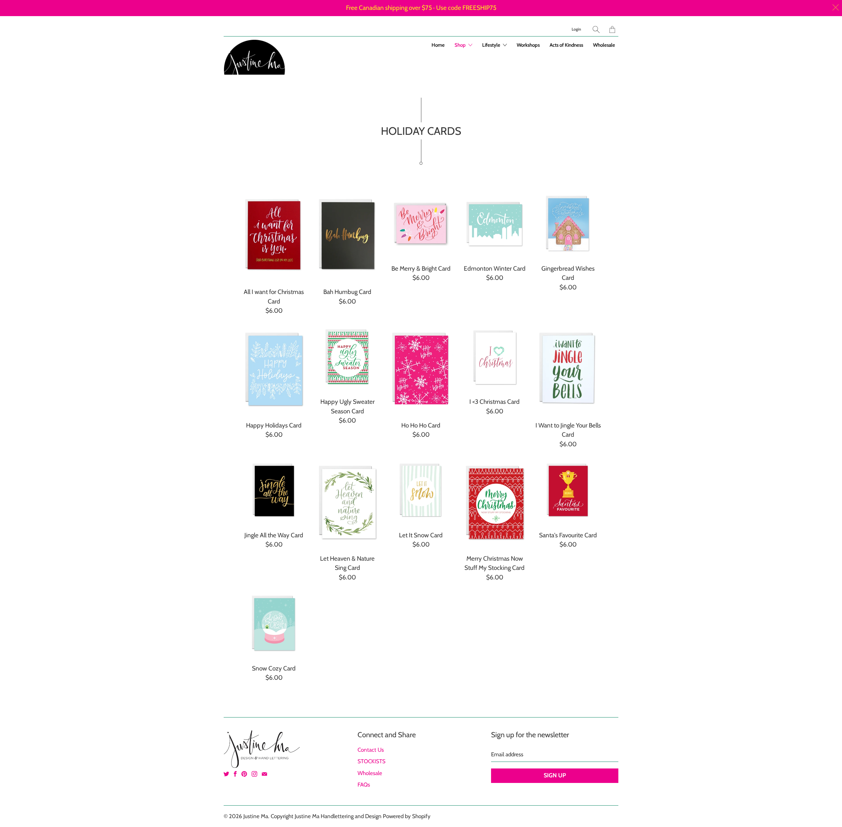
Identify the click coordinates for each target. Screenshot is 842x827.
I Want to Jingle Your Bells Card (568, 369)
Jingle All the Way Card (274, 490)
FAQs (364, 784)
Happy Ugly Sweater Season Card (347, 357)
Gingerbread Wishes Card (568, 223)
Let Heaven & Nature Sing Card (347, 502)
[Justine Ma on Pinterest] (244, 774)
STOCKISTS (371, 761)
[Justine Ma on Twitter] (226, 774)
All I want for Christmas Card (274, 235)
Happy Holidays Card (274, 369)
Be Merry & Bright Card (421, 223)
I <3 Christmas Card (494, 357)
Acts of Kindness (566, 45)
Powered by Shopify (407, 816)
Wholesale (604, 45)
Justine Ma (255, 816)
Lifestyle (491, 45)
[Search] (596, 29)
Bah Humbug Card (347, 235)
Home (438, 45)
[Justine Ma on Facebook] (235, 774)
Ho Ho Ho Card (421, 369)
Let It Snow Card (421, 490)
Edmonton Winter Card (494, 223)
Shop (461, 45)
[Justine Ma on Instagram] (254, 774)
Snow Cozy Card (274, 623)
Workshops (528, 45)
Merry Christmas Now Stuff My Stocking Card (494, 502)
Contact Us (371, 749)
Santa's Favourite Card (568, 490)
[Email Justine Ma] (264, 774)
